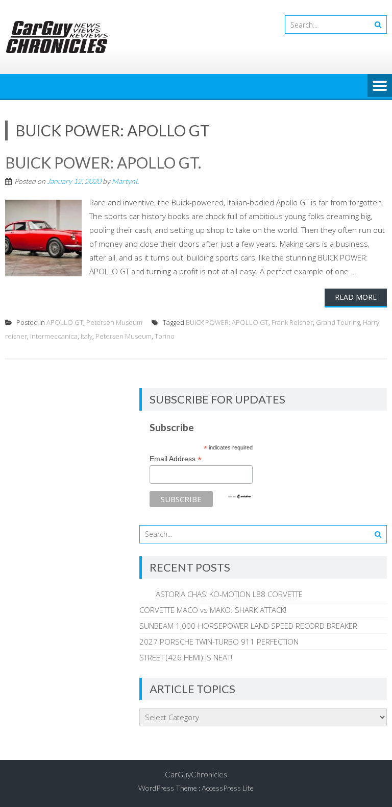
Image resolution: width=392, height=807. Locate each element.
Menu (380, 86)
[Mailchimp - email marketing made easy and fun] (239, 496)
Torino (165, 336)
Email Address (176, 459)
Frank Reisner (292, 322)
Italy (86, 336)
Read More (356, 297)
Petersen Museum (114, 322)
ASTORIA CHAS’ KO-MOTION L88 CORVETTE (221, 594)
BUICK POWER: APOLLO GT (227, 322)
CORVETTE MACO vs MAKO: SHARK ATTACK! (212, 610)
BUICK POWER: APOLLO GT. (103, 162)
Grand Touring (338, 322)
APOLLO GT (64, 322)
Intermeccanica (54, 336)
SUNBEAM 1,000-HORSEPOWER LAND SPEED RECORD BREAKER (248, 626)
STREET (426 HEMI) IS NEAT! (185, 657)
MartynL (125, 181)
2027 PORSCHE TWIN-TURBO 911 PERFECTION (219, 641)
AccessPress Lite (228, 788)
